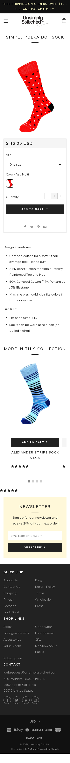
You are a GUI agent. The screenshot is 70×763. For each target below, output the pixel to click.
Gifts (38, 639)
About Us (11, 580)
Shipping (10, 593)
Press (39, 606)
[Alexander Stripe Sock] (35, 398)
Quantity (12, 197)
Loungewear (44, 633)
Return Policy (45, 586)
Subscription (13, 658)
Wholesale (43, 599)
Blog (38, 580)
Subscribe (33, 547)
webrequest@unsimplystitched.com (30, 672)
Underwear (43, 627)
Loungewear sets (16, 633)
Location (10, 606)
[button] (20, 466)
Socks (8, 627)
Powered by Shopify (48, 748)
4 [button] (41, 481)
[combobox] (35, 164)
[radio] (10, 183)
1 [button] (29, 481)
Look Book (12, 612)
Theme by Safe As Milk (23, 748)
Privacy (9, 599)
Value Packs (12, 646)
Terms (39, 593)
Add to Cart (33, 442)
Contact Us (12, 586)
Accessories (12, 639)
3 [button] (37, 481)
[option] (35, 96)
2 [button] (33, 481)
